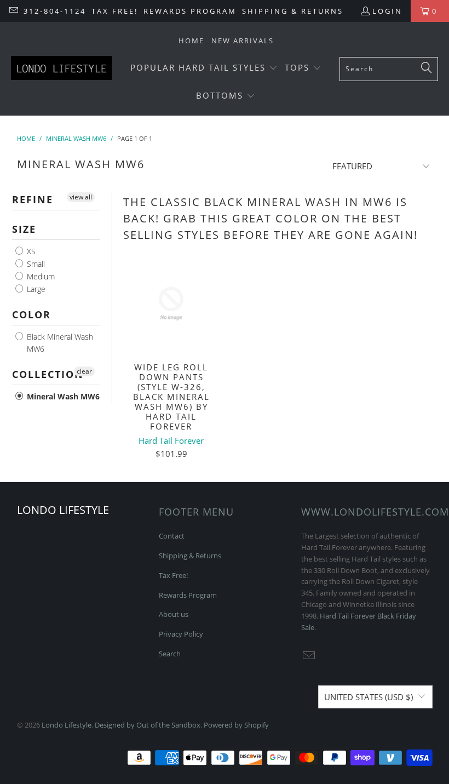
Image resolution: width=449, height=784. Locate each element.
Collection (48, 374)
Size (24, 229)
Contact (172, 536)
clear (84, 371)
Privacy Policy (181, 634)
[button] (204, 68)
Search (170, 654)
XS (30, 251)
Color (31, 314)
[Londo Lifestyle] (61, 69)
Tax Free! (114, 11)
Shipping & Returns (292, 11)
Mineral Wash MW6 (62, 396)
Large (35, 289)
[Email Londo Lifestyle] (13, 11)
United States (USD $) (368, 696)
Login (387, 11)
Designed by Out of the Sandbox (147, 725)
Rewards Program (190, 11)
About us (173, 614)
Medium (40, 276)
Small (35, 264)
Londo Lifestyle (66, 725)
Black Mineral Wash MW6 (59, 342)
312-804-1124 (55, 11)
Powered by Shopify (236, 725)
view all (81, 197)
